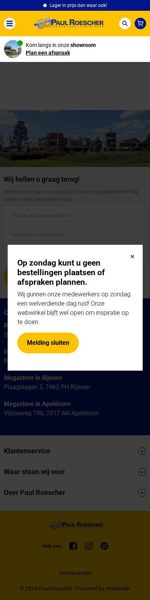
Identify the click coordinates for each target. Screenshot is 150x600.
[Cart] (140, 23)
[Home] (67, 23)
